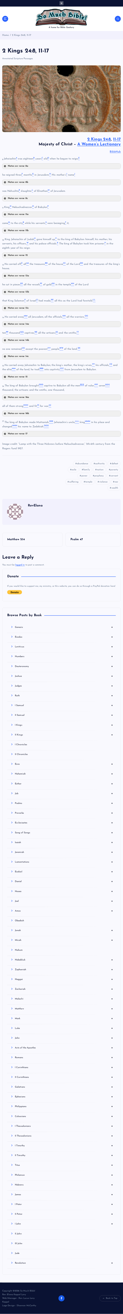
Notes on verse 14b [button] (18, 340)
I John (64, 1223)
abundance (82, 463)
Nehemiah (64, 773)
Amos (64, 910)
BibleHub (115, 151)
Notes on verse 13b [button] (18, 292)
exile (74, 470)
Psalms (64, 803)
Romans (64, 1057)
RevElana (35, 505)
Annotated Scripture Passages (17, 58)
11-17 (117, 139)
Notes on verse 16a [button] (18, 397)
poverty (114, 470)
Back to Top (112, 1298)
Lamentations (64, 862)
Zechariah (64, 989)
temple (88, 482)
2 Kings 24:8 (99, 139)
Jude (17, 1253)
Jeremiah (64, 852)
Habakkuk (64, 959)
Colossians (64, 1116)
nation (100, 470)
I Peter (64, 1204)
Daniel (64, 881)
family (86, 470)
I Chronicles (21, 744)
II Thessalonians (64, 1135)
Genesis (64, 627)
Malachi (64, 998)
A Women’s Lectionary (99, 144)
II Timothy (64, 1155)
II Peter (64, 1214)
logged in (20, 565)
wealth (114, 488)
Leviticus (64, 646)
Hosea (64, 891)
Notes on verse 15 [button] (17, 377)
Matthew (64, 1008)
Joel (64, 901)
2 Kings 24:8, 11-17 (21, 35)
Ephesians (64, 1096)
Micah (64, 940)
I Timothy (64, 1145)
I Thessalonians (64, 1126)
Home (5, 35)
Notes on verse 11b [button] (18, 230)
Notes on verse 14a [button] (18, 324)
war (116, 482)
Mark (64, 1018)
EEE (82, 385)
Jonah (64, 930)
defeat (115, 463)
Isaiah (64, 842)
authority (100, 463)
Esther (64, 783)
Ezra (64, 764)
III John (18, 1243)
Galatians (64, 1087)
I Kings (64, 725)
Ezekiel (64, 871)
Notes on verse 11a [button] (18, 214)
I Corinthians (64, 1067)
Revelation (64, 1263)
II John (18, 1234)
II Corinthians (64, 1077)
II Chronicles (21, 754)
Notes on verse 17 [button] (17, 434)
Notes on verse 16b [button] (18, 413)
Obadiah (19, 920)
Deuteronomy (64, 666)
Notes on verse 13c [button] (18, 308)
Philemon (64, 1175)
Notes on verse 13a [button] (18, 276)
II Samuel (64, 715)
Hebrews (64, 1184)
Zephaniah (64, 969)
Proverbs (64, 813)
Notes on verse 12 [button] (18, 255)
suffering (73, 482)
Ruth (64, 695)
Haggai (64, 979)
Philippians (64, 1106)
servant (114, 476)
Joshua (64, 676)
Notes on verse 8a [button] (18, 166)
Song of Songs (64, 832)
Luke (64, 1028)
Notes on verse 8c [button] (18, 198)
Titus (64, 1165)
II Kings (64, 734)
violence (103, 482)
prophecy (99, 476)
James (64, 1194)
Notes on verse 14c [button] (18, 356)
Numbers (64, 656)
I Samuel (64, 705)
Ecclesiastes (64, 822)
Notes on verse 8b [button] (18, 182)
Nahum (19, 950)
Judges (64, 685)
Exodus (64, 637)
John (64, 1038)
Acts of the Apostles (64, 1047)
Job (64, 793)
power (84, 476)
